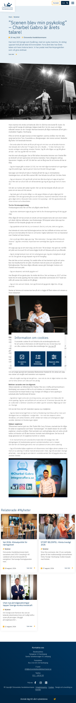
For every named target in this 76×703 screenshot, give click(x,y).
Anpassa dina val (54, 363)
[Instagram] (40, 682)
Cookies (51, 687)
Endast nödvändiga (38, 363)
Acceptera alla (22, 363)
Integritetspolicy (41, 687)
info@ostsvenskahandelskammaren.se (38, 669)
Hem (10, 17)
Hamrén (38, 690)
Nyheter (16, 17)
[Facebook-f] (35, 682)
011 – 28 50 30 (38, 675)
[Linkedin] (46, 682)
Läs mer (51, 346)
